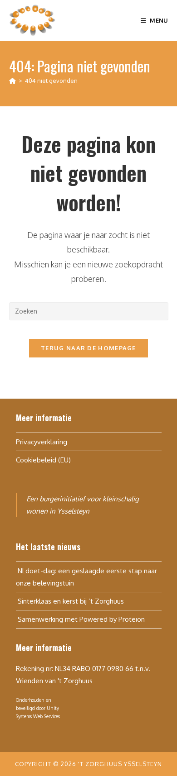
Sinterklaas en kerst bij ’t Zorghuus (70, 601)
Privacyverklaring (41, 442)
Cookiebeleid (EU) (43, 460)
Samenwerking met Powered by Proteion (80, 619)
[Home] (12, 80)
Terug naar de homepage (88, 348)
